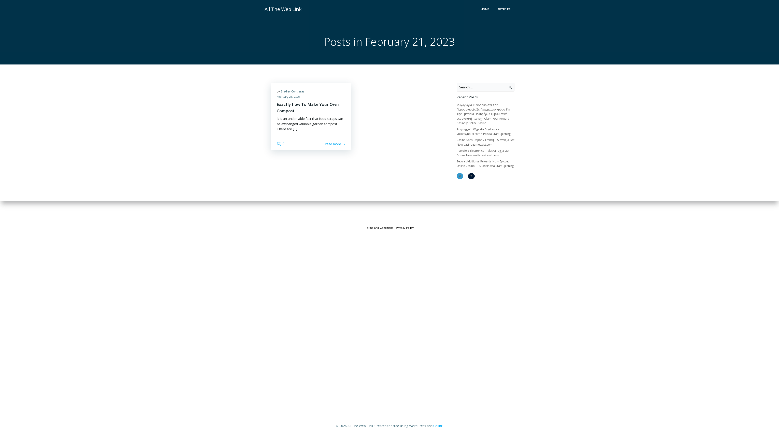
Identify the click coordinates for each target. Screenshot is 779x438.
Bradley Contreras (292, 91)
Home (485, 9)
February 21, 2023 (288, 97)
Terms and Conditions (379, 227)
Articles (503, 9)
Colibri (438, 426)
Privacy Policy (405, 227)
